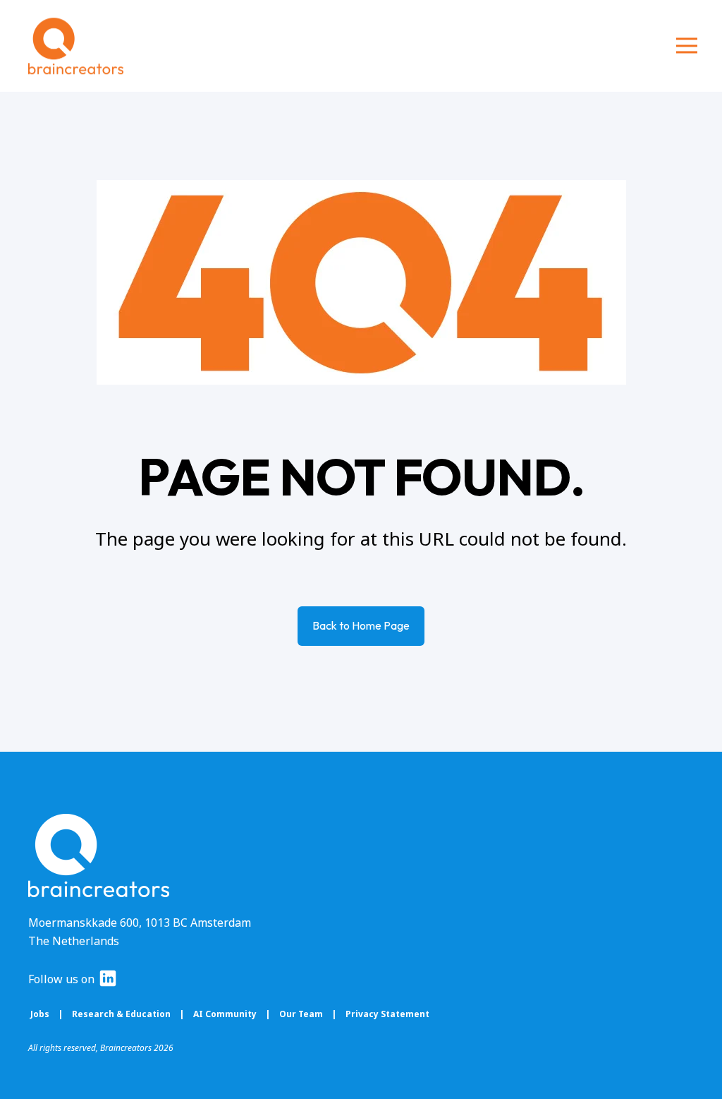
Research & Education (121, 1014)
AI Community (226, 1014)
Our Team (301, 1014)
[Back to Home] (75, 46)
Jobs (39, 1014)
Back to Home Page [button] (361, 625)
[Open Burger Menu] (687, 46)
